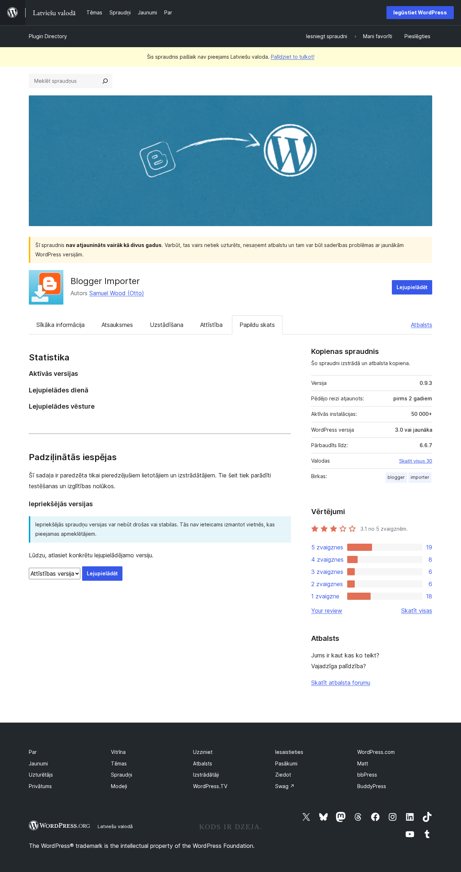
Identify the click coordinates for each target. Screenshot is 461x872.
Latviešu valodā (115, 826)
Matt (362, 763)
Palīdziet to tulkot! (292, 57)
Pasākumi (286, 763)
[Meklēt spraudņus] (105, 81)
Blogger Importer (105, 281)
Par (33, 752)
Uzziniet (202, 752)
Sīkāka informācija (60, 324)
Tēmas (119, 763)
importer (420, 477)
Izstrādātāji (206, 775)
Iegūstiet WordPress (420, 12)
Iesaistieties (289, 752)
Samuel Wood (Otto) (116, 293)
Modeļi (119, 786)
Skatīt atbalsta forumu (340, 682)
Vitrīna (118, 752)
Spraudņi (121, 775)
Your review (326, 610)
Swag (285, 786)
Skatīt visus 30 (415, 461)
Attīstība (211, 324)
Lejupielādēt (412, 287)
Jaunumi (38, 763)
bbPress (367, 775)
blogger (396, 477)
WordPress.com (376, 752)
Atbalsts (421, 324)
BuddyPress (371, 786)
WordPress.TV (210, 786)
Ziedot (283, 775)
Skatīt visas (416, 610)
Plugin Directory (48, 36)
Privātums (40, 786)
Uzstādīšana (166, 324)
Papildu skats (257, 324)
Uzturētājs (41, 775)
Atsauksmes (117, 324)
